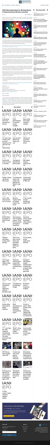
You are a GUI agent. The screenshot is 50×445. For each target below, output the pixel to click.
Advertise (25, 429)
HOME (3, 5)
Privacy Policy (25, 428)
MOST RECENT (7, 5)
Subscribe (9, 435)
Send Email (6, 88)
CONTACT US (18, 5)
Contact (25, 431)
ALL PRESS (13, 5)
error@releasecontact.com (6, 100)
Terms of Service (25, 426)
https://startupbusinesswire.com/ (11, 91)
